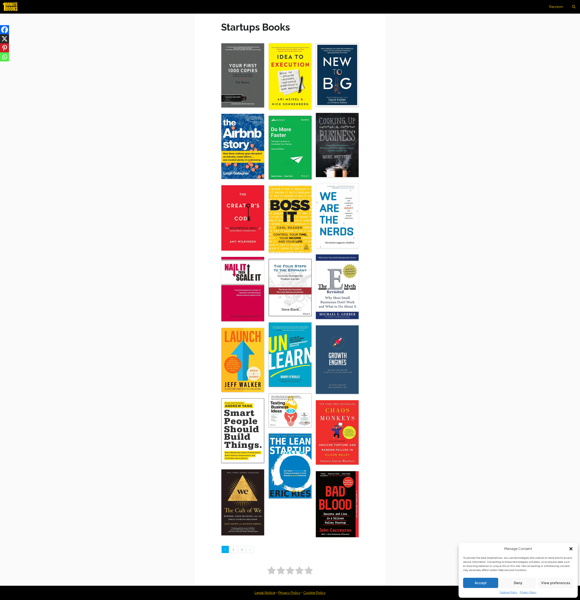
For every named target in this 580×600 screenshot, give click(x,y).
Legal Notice (265, 593)
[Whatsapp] (4, 56)
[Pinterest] (4, 47)
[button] (571, 548)
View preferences (555, 583)
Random (556, 7)
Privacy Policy (528, 592)
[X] (4, 38)
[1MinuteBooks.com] (11, 7)
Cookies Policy (508, 592)
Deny (518, 583)
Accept (481, 583)
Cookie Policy (314, 593)
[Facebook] (4, 29)
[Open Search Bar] (574, 7)
